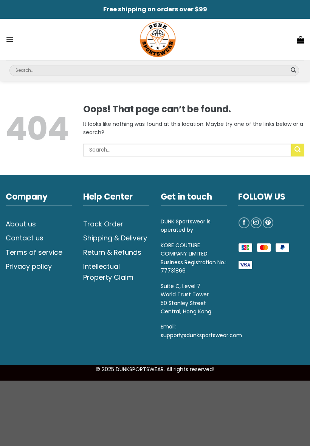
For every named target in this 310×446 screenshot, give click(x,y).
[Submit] (293, 70)
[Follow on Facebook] (244, 222)
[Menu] (10, 39)
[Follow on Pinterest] (268, 222)
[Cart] (300, 39)
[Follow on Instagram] (256, 222)
